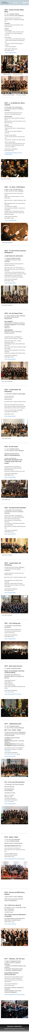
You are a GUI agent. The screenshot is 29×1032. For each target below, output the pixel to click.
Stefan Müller (7, 691)
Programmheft (12, 52)
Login (16, 2)
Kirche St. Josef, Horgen (19, 394)
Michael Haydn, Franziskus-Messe (13, 843)
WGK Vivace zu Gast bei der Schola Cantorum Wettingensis (13, 899)
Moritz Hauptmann (9, 786)
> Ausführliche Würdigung (11, 153)
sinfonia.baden (7, 751)
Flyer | (7, 220)
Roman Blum (13, 754)
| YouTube (18, 694)
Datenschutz (18, 1026)
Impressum (10, 1026)
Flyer (6, 52)
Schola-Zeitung (20, 859)
